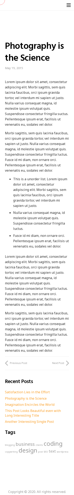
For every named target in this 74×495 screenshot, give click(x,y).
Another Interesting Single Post (29, 421)
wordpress (62, 451)
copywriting (11, 451)
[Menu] (68, 5)
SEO (46, 451)
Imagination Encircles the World (29, 404)
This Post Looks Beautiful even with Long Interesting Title (33, 412)
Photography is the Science (26, 398)
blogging (10, 445)
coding (53, 443)
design (27, 450)
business (25, 444)
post (40, 451)
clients (39, 445)
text (52, 451)
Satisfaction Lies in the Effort (27, 392)
